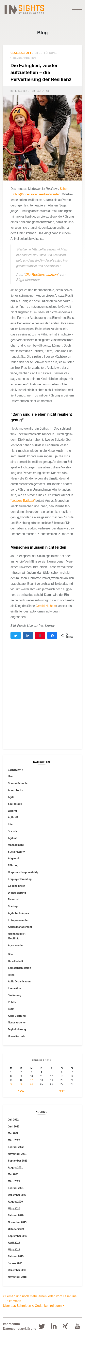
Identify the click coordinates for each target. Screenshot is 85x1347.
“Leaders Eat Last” (22, 500)
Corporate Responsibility (23, 872)
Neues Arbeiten (24, 57)
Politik (12, 1002)
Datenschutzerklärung (19, 1328)
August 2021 (15, 1167)
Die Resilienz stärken (41, 274)
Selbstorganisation (19, 968)
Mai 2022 (13, 1133)
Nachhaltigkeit (16, 933)
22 (11, 1084)
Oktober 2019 (16, 1229)
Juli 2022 (13, 1119)
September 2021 (17, 1160)
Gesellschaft (20, 53)
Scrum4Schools (17, 783)
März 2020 (14, 1208)
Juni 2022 (13, 1126)
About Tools (15, 790)
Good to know (16, 885)
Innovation (14, 988)
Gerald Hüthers (46, 606)
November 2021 (17, 1154)
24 (31, 1084)
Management (16, 844)
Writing (12, 810)
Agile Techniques (18, 913)
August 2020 (15, 1201)
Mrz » (62, 1090)
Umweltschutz (16, 1036)
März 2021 (14, 1181)
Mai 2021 (13, 1174)
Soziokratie (15, 803)
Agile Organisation (19, 981)
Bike (10, 954)
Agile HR (13, 817)
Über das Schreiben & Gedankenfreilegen (32, 1305)
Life (38, 53)
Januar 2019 (15, 1263)
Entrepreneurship (18, 920)
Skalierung (14, 995)
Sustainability (16, 851)
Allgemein (14, 858)
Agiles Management (20, 927)
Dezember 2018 (17, 1270)
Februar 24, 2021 (41, 90)
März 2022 (14, 1140)
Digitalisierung (17, 892)
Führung (50, 53)
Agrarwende (15, 945)
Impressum (11, 1324)
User (10, 776)
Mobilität (13, 938)
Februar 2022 (16, 1147)
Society (12, 831)
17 (31, 1080)
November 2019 (17, 1222)
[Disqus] (42, 697)
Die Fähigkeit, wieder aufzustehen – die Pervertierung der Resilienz (40, 72)
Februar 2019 (16, 1256)
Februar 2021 (16, 1188)
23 (21, 1084)
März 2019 (14, 1249)
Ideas (11, 974)
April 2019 (14, 1242)
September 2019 (17, 1236)
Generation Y (16, 769)
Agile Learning (17, 1015)
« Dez (21, 1090)
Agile (11, 797)
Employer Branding (20, 879)
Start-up (13, 906)
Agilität (12, 838)
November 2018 (17, 1277)
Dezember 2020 (17, 1195)
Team (11, 1009)
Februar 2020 (16, 1215)
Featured (13, 899)
